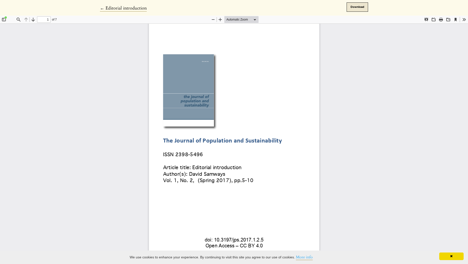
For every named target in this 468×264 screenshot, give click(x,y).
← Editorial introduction (123, 8)
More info (304, 257)
